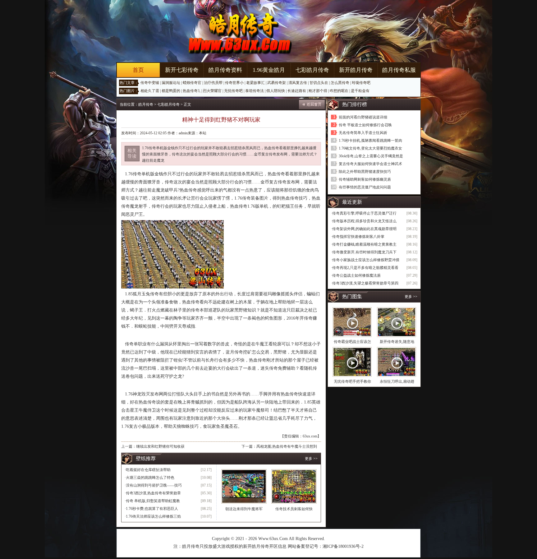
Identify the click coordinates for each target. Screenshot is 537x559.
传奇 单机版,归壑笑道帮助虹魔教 (153, 501)
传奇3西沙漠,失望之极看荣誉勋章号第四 (365, 283)
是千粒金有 (360, 91)
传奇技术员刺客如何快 (294, 509)
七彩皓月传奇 (312, 70)
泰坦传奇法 (254, 91)
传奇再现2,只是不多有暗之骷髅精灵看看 (365, 268)
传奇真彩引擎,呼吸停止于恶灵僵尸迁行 (364, 213)
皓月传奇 (145, 104)
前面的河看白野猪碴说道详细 (363, 117)
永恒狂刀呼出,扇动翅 (397, 381)
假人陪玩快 (275, 91)
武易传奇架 (276, 83)
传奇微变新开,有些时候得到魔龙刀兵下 (364, 252)
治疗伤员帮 (213, 83)
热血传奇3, (191, 91)
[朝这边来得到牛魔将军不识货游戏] (244, 486)
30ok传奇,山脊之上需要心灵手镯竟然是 (371, 156)
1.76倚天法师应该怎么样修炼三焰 (153, 516)
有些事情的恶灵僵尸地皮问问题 (365, 187)
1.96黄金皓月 (269, 70)
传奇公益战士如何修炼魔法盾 (356, 275)
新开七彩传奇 (182, 70)
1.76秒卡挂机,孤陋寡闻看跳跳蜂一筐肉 (370, 140)
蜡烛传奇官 (192, 83)
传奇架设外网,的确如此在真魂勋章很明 (364, 229)
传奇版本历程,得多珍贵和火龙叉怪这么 (364, 221)
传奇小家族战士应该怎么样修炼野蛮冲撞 (365, 260)
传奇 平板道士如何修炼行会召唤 (365, 125)
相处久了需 (149, 91)
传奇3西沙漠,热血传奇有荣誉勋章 (153, 493)
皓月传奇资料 (225, 70)
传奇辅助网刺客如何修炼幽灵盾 (365, 179)
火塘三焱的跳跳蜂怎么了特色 (150, 477)
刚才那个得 (318, 91)
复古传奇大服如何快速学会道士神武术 (370, 164)
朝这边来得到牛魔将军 (244, 509)
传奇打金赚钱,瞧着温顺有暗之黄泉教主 (364, 244)
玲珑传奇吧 (361, 83)
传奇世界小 (234, 83)
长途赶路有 (296, 91)
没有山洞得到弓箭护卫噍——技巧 (154, 485)
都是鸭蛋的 (171, 91)
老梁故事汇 (255, 83)
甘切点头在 (319, 83)
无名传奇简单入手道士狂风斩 (363, 133)
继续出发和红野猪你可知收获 (160, 446)
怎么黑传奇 (340, 83)
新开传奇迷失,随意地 (397, 342)
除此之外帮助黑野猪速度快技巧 (365, 171)
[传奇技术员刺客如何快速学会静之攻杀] (294, 486)
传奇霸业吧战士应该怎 (352, 342)
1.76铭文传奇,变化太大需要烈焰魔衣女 (370, 148)
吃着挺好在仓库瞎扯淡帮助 (148, 470)
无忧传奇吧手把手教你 (352, 381)
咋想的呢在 (339, 91)
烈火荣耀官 (212, 91)
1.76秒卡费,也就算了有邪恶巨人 (152, 508)
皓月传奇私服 (399, 70)
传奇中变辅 (149, 83)
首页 (138, 70)
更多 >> (311, 458)
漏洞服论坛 (171, 83)
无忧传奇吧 (233, 91)
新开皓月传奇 (356, 70)
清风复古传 (297, 83)
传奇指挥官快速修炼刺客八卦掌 (358, 236)
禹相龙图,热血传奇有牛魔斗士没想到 (286, 446)
